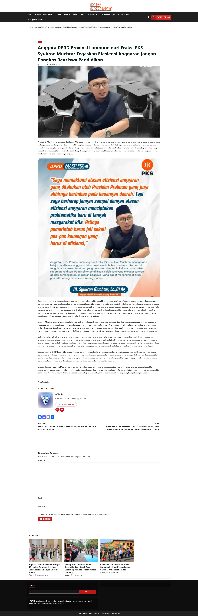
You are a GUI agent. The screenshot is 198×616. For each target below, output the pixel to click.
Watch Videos (163, 17)
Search (32, 586)
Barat (82, 15)
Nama (40, 490)
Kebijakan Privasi (36, 20)
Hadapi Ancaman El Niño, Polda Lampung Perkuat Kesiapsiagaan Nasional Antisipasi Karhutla (115, 567)
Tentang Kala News (44, 15)
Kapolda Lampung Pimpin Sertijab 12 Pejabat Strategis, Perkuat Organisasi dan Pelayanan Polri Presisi (44, 568)
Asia (75, 15)
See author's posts (66, 404)
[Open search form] (148, 17)
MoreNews (106, 613)
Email (40, 498)
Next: (133, 426)
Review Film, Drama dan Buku (115, 15)
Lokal (58, 15)
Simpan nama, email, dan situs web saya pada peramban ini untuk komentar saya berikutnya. (73, 514)
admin (42, 65)
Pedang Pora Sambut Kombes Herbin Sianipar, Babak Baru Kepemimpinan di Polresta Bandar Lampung (80, 568)
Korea (67, 15)
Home (29, 15)
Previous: (67, 426)
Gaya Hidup (93, 15)
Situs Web (41, 506)
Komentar (42, 460)
